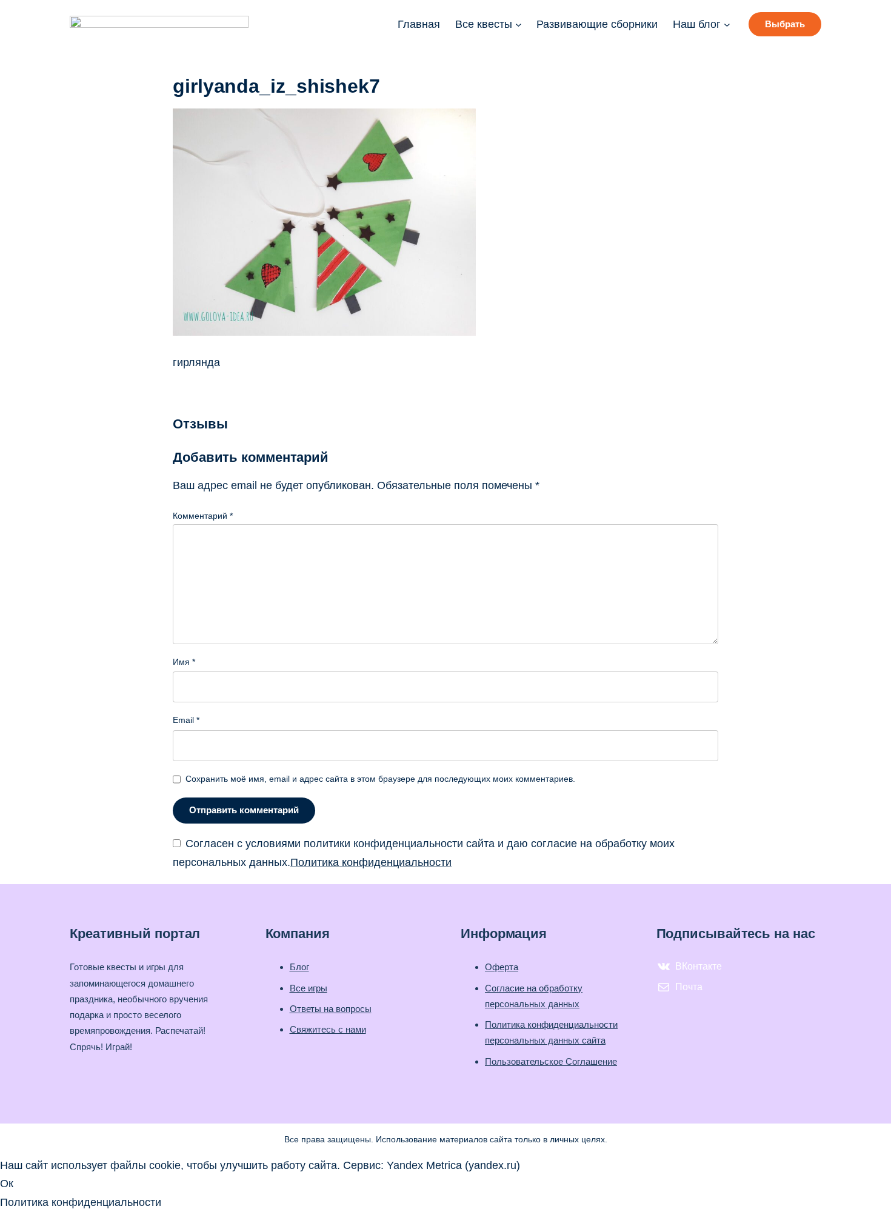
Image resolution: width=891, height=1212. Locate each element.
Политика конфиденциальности (371, 862)
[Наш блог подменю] (727, 24)
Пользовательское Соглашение (551, 1061)
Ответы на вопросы (331, 1009)
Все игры (308, 988)
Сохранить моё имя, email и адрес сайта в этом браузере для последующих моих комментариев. (380, 779)
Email (186, 720)
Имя (184, 662)
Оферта (501, 967)
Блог (299, 967)
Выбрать (785, 24)
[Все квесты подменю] (518, 24)
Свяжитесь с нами (328, 1029)
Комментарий (203, 516)
